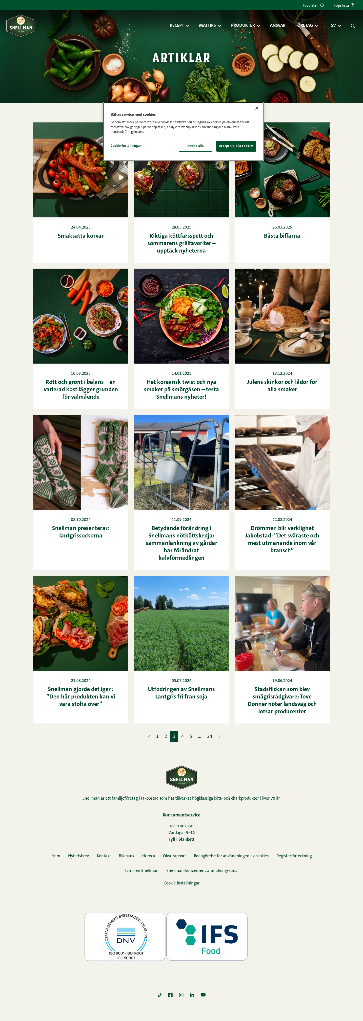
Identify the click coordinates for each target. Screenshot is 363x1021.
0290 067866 (181, 826)
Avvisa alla (195, 146)
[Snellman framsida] (21, 25)
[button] (190, 25)
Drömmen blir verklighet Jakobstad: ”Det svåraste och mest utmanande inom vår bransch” (282, 540)
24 (209, 736)
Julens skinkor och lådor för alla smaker (282, 386)
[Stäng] (256, 108)
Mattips (207, 25)
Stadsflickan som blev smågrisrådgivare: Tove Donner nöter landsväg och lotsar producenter (282, 701)
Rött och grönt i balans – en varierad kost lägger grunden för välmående (81, 389)
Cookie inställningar (182, 883)
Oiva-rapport (174, 856)
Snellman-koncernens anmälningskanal (202, 871)
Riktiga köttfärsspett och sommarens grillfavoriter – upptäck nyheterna (181, 243)
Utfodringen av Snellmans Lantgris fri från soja (181, 693)
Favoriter (310, 6)
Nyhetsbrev (78, 856)
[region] (183, 131)
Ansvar (277, 25)
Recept (177, 25)
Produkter (243, 25)
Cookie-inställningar (126, 145)
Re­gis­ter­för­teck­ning (294, 856)
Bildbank (126, 856)
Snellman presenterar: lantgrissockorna (80, 532)
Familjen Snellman (142, 871)
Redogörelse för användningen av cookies (231, 856)
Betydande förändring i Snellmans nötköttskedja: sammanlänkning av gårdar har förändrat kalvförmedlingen (181, 543)
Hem (55, 856)
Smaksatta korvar (81, 236)
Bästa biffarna (282, 236)
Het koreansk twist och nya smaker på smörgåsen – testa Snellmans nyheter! (181, 389)
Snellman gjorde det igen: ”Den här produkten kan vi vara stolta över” (80, 697)
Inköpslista (339, 6)
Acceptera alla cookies (236, 146)
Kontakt (104, 856)
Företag (304, 25)
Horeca (148, 856)
